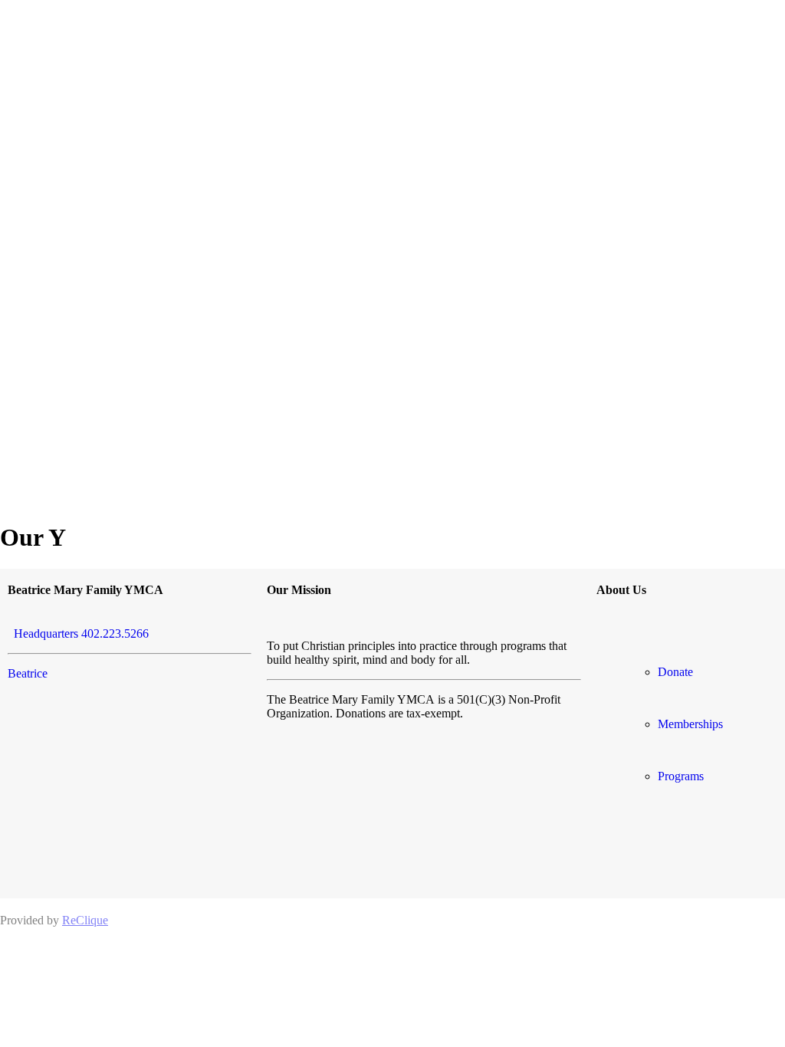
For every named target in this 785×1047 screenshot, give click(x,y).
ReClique (85, 920)
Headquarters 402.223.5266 (78, 633)
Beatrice (28, 673)
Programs (681, 776)
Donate (675, 671)
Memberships (690, 723)
